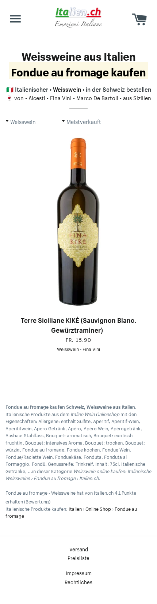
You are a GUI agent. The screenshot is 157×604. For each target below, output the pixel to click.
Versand (78, 549)
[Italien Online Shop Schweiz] (78, 17)
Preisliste (78, 558)
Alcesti (36, 97)
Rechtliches (78, 582)
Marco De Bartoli (97, 97)
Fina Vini (61, 97)
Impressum (79, 573)
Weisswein (67, 88)
